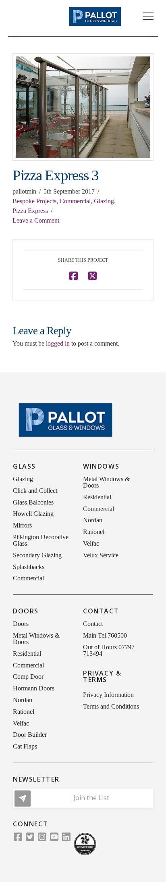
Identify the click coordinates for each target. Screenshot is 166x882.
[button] (148, 16)
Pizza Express (30, 210)
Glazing (104, 201)
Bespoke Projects (34, 201)
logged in (58, 343)
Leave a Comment (35, 220)
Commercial (75, 201)
